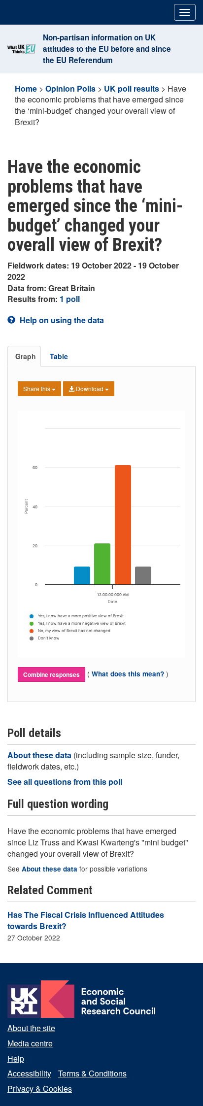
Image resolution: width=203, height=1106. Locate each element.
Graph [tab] (25, 356)
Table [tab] (59, 356)
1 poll (70, 298)
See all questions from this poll (64, 781)
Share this (37, 388)
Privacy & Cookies (39, 1088)
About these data (40, 755)
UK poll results (131, 88)
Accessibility (29, 1073)
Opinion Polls (70, 88)
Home (26, 88)
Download (89, 388)
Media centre (30, 1043)
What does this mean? (128, 673)
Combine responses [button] (51, 674)
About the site (31, 1028)
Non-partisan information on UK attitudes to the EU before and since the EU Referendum (107, 49)
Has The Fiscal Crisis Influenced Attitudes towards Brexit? (85, 920)
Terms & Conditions (92, 1073)
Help (15, 1058)
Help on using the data (61, 320)
